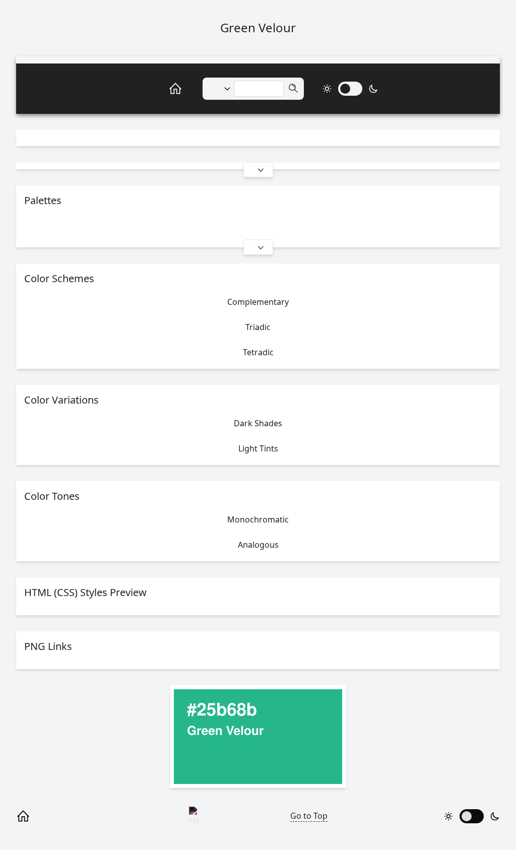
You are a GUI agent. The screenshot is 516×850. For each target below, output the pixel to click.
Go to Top (309, 815)
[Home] (164, 89)
